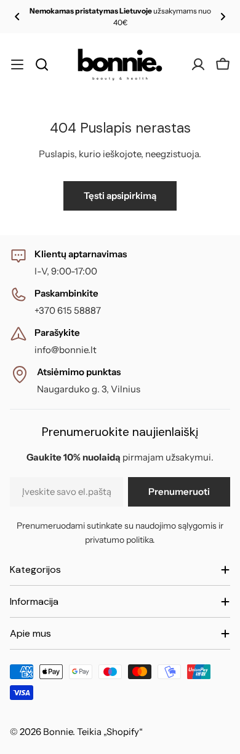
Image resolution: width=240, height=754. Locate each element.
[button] (17, 16)
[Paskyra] (198, 64)
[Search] (41, 64)
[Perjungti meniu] (17, 64)
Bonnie (58, 731)
